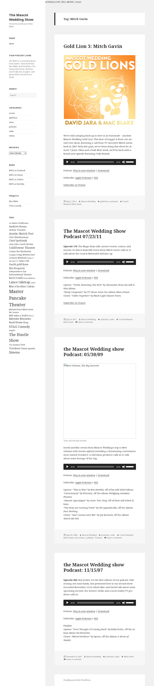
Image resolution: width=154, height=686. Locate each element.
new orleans (79, 537)
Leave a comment (85, 322)
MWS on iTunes (16, 175)
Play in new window (84, 170)
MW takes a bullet (18, 315)
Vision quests (28, 348)
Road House (16, 322)
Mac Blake (13, 201)
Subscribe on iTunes (74, 184)
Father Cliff (24, 261)
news (11, 122)
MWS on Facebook (17, 170)
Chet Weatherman (18, 237)
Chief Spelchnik (18, 240)
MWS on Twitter (16, 179)
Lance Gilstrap (19, 282)
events (12, 113)
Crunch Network (18, 257)
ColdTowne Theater (22, 247)
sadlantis (90, 537)
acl (10, 223)
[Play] (67, 161)
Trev (22, 344)
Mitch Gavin (27, 309)
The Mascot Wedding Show (21, 17)
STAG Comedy (15, 206)
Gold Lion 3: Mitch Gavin (92, 46)
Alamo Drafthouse (20, 223)
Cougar (12, 254)
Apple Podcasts (83, 177)
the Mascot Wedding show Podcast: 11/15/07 (93, 567)
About (11, 43)
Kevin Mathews (29, 278)
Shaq (25, 322)
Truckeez (14, 348)
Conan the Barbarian (20, 251)
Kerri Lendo (16, 278)
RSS (96, 177)
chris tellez (14, 244)
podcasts (13, 126)
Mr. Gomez (14, 312)
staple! (12, 330)
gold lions (13, 117)
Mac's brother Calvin (21, 286)
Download (103, 170)
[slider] (130, 161)
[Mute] (123, 161)
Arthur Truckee (17, 229)
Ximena (14, 352)
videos (12, 135)
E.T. (17, 261)
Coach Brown (26, 244)
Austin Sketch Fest (21, 233)
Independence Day (17, 271)
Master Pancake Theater (17, 298)
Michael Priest (15, 309)
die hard (12, 261)
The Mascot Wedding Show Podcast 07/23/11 (94, 234)
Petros (31, 316)
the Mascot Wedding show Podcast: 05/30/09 (93, 352)
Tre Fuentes (14, 344)
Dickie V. (30, 258)
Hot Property (17, 268)
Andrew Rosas (17, 226)
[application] (99, 162)
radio (11, 131)
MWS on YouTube (16, 184)
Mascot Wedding (88, 201)
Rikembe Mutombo (20, 318)
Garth (12, 264)
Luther (32, 283)
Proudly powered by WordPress (77, 680)
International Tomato (20, 274)
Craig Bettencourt (25, 254)
